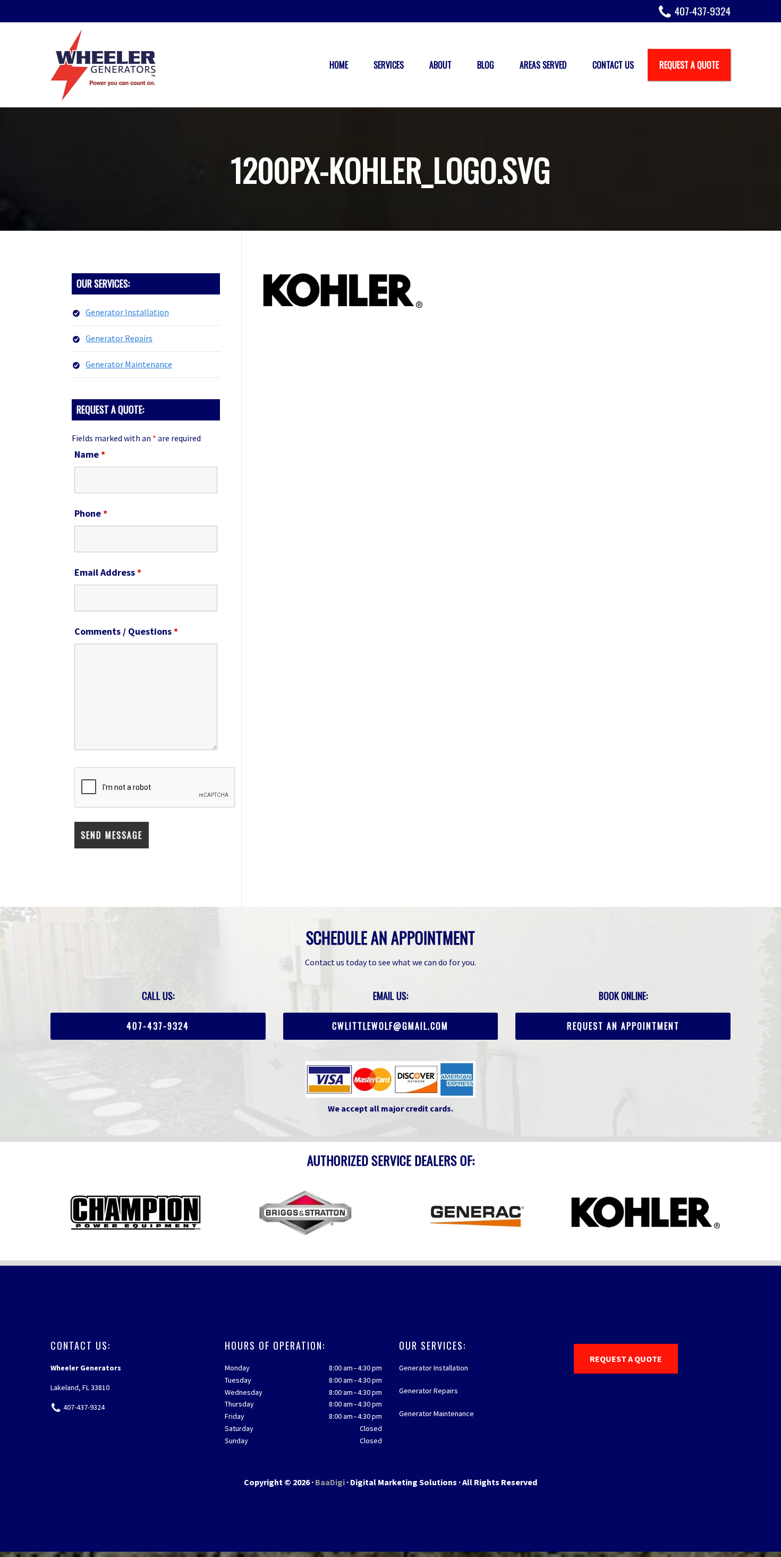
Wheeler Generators (103, 65)
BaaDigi (330, 1482)
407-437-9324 (703, 11)
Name (89, 454)
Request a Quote (626, 1358)
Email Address (107, 572)
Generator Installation (127, 312)
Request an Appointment (623, 1026)
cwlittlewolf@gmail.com (390, 1026)
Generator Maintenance (129, 364)
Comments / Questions (126, 631)
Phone (90, 513)
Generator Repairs (119, 338)
